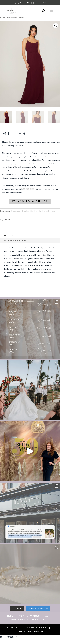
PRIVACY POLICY (40, 620)
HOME (10, 616)
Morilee (25, 211)
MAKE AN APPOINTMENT (29, 616)
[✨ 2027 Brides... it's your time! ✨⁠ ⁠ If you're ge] (30, 329)
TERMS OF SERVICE (18, 620)
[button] (55, 25)
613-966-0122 (28, 189)
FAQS (47, 616)
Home (2, 18)
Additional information (15, 240)
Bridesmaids (12, 18)
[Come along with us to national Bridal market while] (30, 451)
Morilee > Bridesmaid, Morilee (43, 211)
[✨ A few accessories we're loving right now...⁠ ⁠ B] (30, 574)
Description (9, 236)
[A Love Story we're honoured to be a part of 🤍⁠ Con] (30, 390)
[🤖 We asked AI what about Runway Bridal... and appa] (30, 513)
